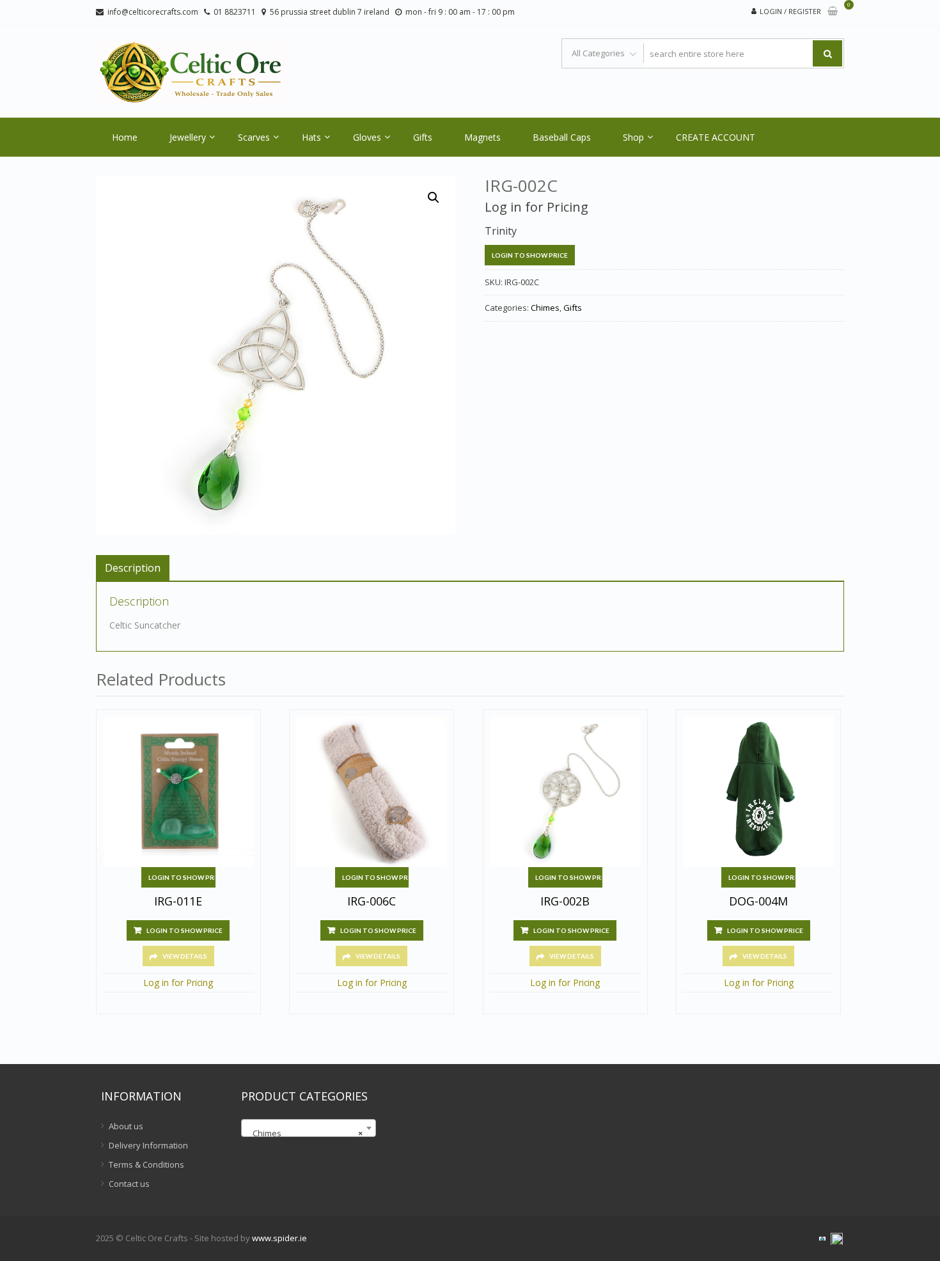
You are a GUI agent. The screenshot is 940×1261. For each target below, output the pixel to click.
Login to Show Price (530, 255)
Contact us (129, 1183)
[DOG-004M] (758, 791)
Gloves (367, 137)
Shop (633, 137)
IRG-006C (371, 902)
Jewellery (187, 137)
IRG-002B (565, 902)
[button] (433, 197)
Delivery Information (148, 1145)
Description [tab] (133, 568)
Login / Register (790, 11)
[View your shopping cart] (832, 12)
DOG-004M (758, 902)
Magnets (482, 137)
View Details (184, 956)
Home (124, 137)
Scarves (254, 137)
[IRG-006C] (371, 791)
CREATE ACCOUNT (715, 137)
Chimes (545, 307)
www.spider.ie (279, 1238)
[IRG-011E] (178, 791)
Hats (311, 137)
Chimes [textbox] (305, 1133)
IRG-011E (178, 902)
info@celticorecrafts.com (152, 11)
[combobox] (308, 1128)
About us (126, 1126)
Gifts (422, 137)
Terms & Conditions (146, 1164)
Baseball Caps (562, 137)
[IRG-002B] (565, 791)
